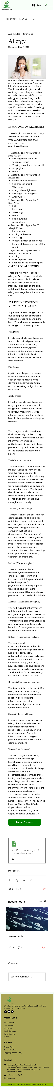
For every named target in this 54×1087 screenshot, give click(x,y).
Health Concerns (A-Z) (16, 19)
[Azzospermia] (27, 919)
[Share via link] (31, 880)
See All (42, 901)
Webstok (43, 1084)
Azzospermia (16, 936)
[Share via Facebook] (9, 880)
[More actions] (44, 34)
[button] (46, 5)
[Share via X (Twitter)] (16, 880)
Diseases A (13, 870)
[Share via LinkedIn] (23, 880)
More (35, 19)
